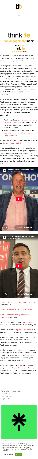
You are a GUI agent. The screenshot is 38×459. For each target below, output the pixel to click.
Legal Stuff (5, 399)
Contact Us (5, 394)
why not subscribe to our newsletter (17, 368)
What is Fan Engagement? (11, 391)
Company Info (6, 396)
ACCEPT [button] (18, 454)
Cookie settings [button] (8, 455)
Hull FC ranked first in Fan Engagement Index (16, 310)
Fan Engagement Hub (13, 143)
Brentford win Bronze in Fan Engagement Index (17, 302)
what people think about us (23, 330)
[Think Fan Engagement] (19, 7)
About (3, 388)
